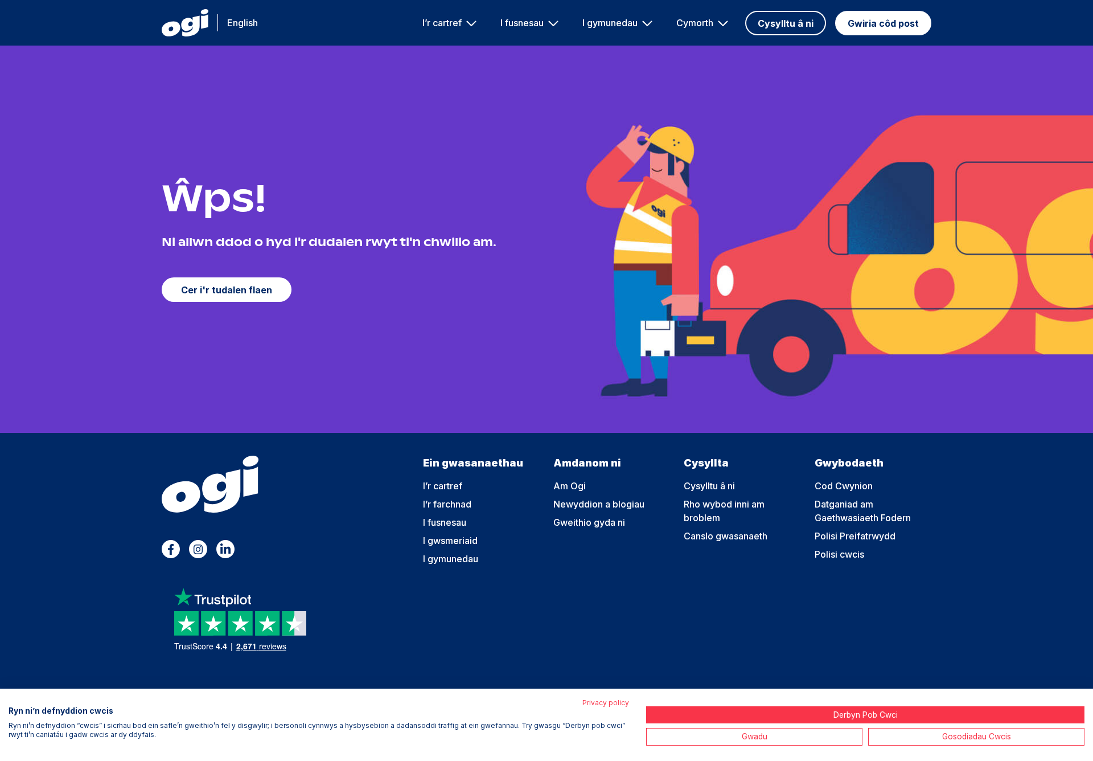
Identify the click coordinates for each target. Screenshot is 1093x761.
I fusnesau (522, 22)
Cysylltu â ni (785, 23)
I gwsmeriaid (450, 540)
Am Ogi (569, 486)
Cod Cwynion (844, 486)
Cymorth (694, 22)
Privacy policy (605, 702)
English (242, 22)
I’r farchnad (447, 504)
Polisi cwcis (839, 554)
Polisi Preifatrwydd (855, 536)
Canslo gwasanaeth (725, 536)
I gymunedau (610, 22)
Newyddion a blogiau (598, 504)
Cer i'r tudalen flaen (226, 290)
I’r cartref (442, 22)
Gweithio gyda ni (589, 522)
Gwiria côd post (883, 23)
